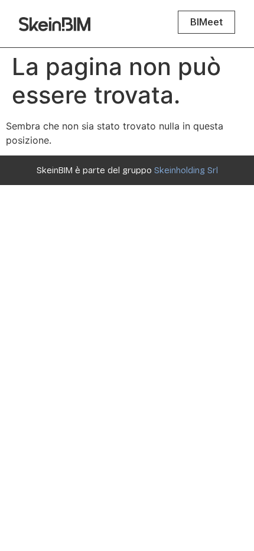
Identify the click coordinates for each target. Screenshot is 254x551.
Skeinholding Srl (186, 170)
